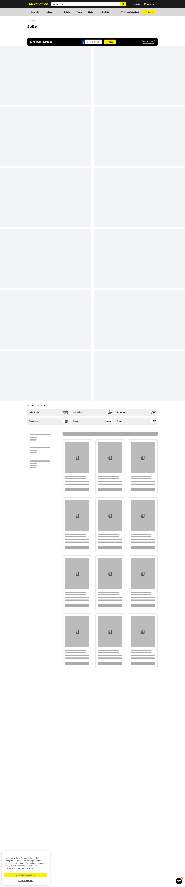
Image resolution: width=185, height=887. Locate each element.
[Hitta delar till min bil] (179, 881)
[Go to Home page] (38, 4)
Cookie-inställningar (25, 881)
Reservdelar (35, 12)
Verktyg (79, 12)
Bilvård (90, 12)
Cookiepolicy (29, 868)
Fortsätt (110, 42)
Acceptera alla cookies (25, 875)
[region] (26, 868)
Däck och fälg (104, 12)
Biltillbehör (49, 12)
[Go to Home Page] (28, 20)
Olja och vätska (65, 12)
